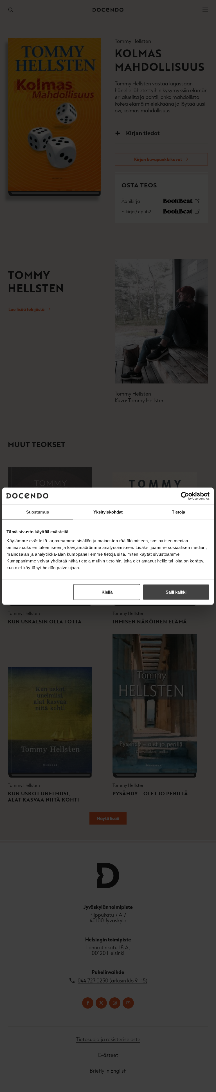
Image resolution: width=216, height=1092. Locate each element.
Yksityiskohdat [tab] (108, 511)
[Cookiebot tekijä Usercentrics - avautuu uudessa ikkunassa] (185, 496)
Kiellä (107, 591)
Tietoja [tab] (178, 511)
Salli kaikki (176, 591)
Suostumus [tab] (37, 511)
